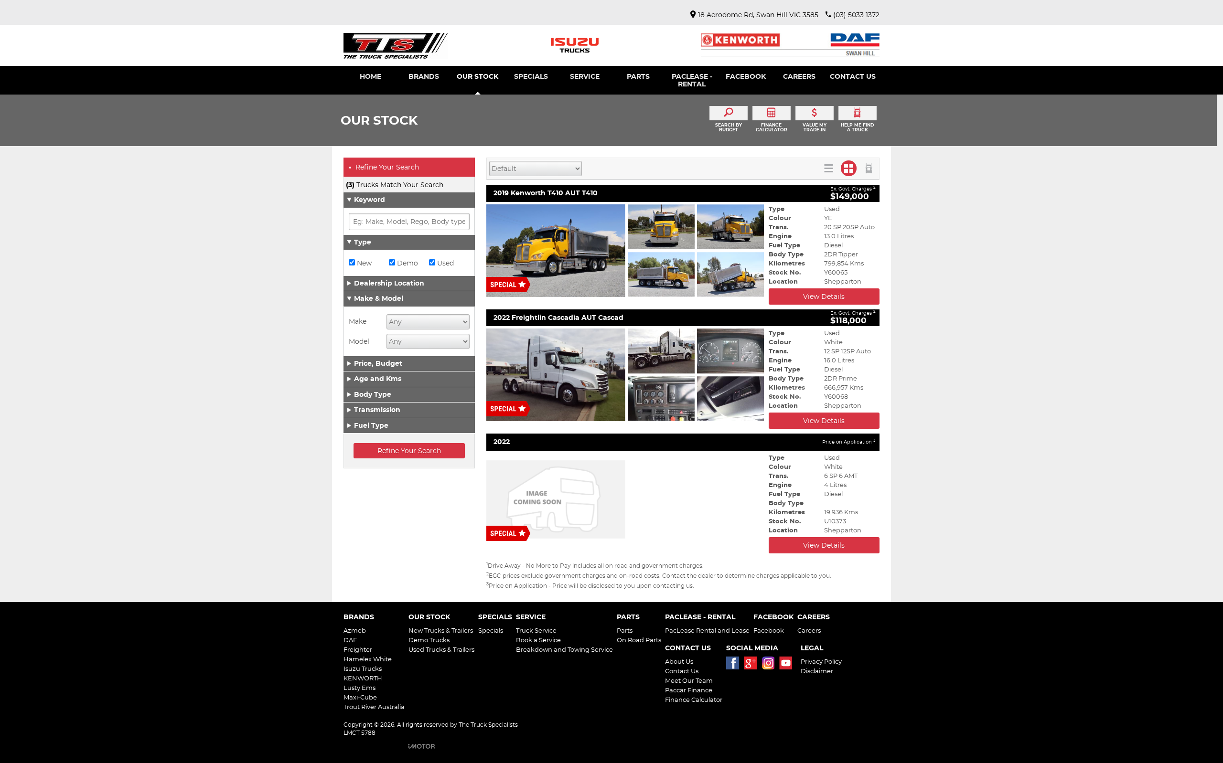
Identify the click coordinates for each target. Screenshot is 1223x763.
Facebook (768, 630)
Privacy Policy (821, 661)
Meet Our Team (689, 680)
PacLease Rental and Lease (707, 630)
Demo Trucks (429, 640)
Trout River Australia (374, 706)
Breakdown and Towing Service (564, 649)
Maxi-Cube (360, 697)
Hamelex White (367, 659)
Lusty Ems (359, 687)
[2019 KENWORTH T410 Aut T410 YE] (625, 250)
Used (444, 263)
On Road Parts (639, 640)
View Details (824, 296)
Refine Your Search (383, 167)
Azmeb (354, 630)
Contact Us (681, 671)
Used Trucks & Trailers (441, 649)
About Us (679, 661)
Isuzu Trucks (362, 668)
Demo (406, 263)
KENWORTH (362, 678)
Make (357, 321)
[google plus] (753, 665)
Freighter (357, 649)
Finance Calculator (693, 699)
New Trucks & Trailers (440, 630)
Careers (809, 630)
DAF (350, 640)
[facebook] (735, 665)
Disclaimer (817, 671)
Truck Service (536, 630)
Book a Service (538, 640)
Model (359, 341)
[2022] (625, 499)
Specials (490, 630)
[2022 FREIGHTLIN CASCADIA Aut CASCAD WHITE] (625, 375)
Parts (625, 630)
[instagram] (770, 665)
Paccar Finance (688, 690)
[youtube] (788, 665)
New (363, 263)
